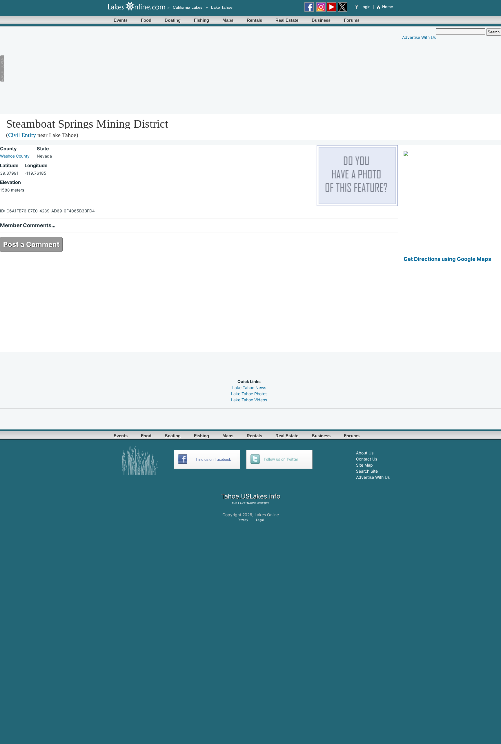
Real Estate (286, 20)
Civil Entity (22, 135)
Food (146, 20)
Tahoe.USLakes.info (250, 496)
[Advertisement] (117, 69)
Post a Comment (31, 244)
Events (121, 20)
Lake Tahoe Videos (249, 399)
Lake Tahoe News (249, 387)
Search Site (367, 471)
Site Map (364, 465)
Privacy (243, 519)
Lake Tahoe (222, 7)
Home (387, 6)
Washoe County (15, 156)
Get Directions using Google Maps (447, 259)
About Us (364, 452)
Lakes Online (267, 514)
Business (321, 20)
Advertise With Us (419, 37)
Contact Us (366, 458)
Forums (352, 20)
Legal (260, 519)
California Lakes (187, 7)
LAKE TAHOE (247, 503)
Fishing (201, 20)
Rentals (254, 20)
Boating (173, 20)
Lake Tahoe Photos (249, 393)
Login (365, 6)
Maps (227, 20)
